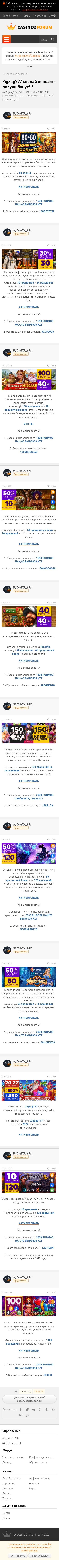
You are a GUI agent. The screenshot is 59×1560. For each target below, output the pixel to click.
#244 (53, 486)
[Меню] (6, 39)
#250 (53, 1168)
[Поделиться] (48, 129)
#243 (53, 365)
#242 (53, 245)
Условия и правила (13, 1457)
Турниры (7, 1498)
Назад (27, 1391)
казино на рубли (11, 99)
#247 (53, 839)
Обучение (7, 1488)
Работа (6, 1517)
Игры (32, 1488)
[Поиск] (53, 39)
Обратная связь (38, 1462)
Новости (34, 1483)
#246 (53, 719)
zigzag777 (21, 95)
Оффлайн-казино (39, 1478)
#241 (53, 128)
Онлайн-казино (11, 1478)
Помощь (7, 1462)
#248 (53, 963)
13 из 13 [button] (39, 1391)
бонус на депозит (35, 95)
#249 (53, 1076)
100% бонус (9, 95)
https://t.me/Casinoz (27, 55)
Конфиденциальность (42, 1457)
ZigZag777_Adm (14, 92)
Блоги (6, 1512)
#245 (53, 602)
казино (49, 95)
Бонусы (6, 1493)
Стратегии (8, 1483)
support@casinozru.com (35, 9)
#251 (53, 1292)
